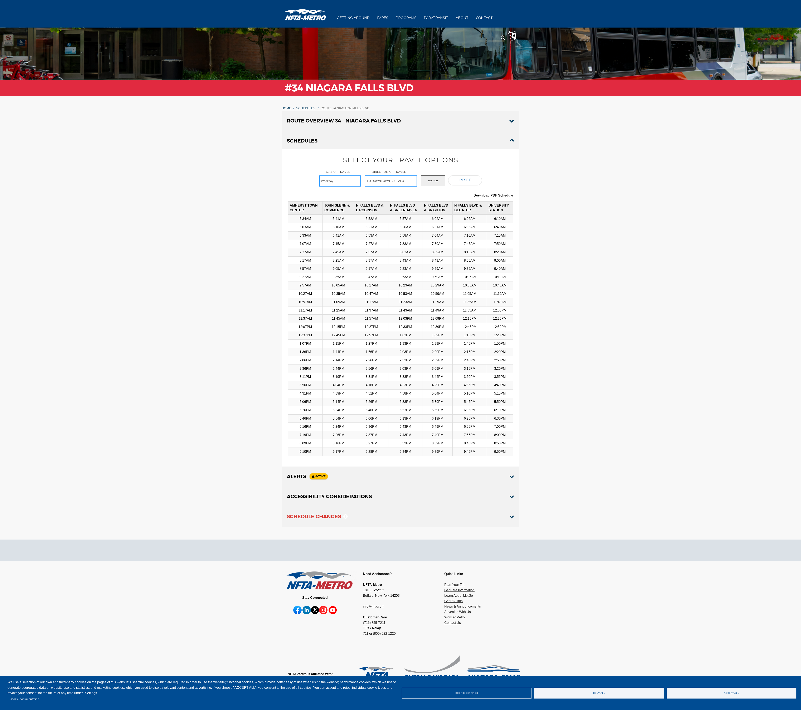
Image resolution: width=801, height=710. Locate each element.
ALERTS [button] (306, 476)
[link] (369, 674)
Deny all (599, 693)
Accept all (731, 693)
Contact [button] (484, 18)
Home (286, 108)
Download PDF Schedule (493, 195)
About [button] (462, 18)
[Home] (305, 14)
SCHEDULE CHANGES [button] (314, 516)
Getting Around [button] (353, 18)
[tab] (400, 121)
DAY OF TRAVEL (338, 171)
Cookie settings (466, 693)
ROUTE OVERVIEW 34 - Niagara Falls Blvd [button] (344, 121)
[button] (503, 38)
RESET (465, 180)
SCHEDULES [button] (302, 141)
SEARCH (433, 180)
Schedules (305, 108)
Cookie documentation (24, 699)
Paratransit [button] (436, 18)
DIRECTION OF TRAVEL (389, 171)
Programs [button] (406, 18)
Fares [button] (382, 18)
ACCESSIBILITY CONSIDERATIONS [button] (329, 496)
